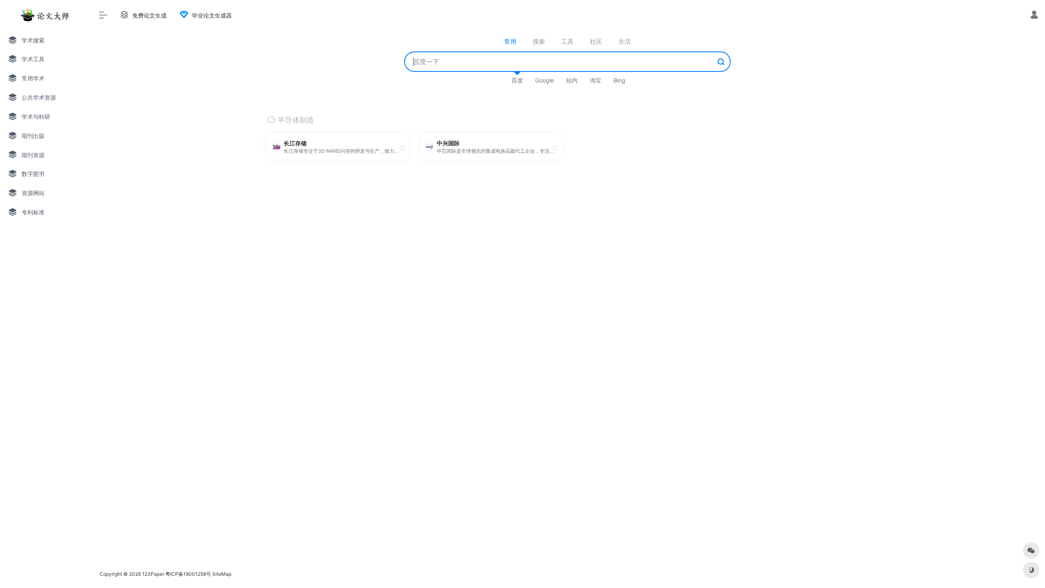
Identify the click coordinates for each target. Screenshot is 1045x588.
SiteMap (221, 574)
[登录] (1034, 16)
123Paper (153, 574)
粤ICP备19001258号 (188, 574)
